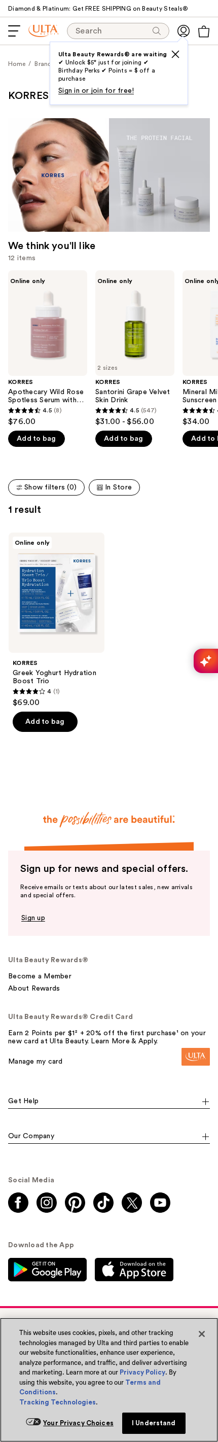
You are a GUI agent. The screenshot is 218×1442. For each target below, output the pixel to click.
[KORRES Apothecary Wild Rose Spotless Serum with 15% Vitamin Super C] (47, 348)
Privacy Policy (142, 1372)
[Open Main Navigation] (14, 31)
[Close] (202, 1334)
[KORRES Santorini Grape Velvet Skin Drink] (134, 348)
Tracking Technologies (57, 1402)
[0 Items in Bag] (204, 31)
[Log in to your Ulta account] (183, 31)
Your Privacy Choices (78, 1423)
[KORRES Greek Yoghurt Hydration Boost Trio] (56, 620)
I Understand (154, 1423)
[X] (175, 54)
